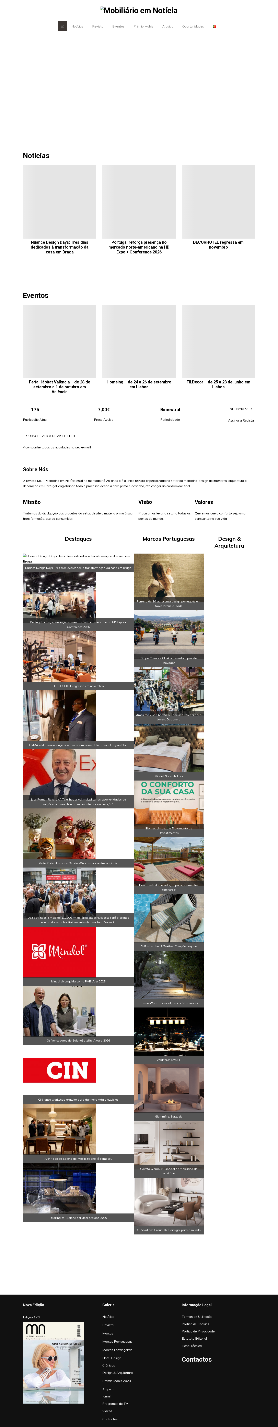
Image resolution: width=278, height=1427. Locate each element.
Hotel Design (111, 1358)
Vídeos (107, 1411)
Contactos (110, 1419)
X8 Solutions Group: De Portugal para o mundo (169, 1230)
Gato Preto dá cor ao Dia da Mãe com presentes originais (78, 863)
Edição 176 (31, 1317)
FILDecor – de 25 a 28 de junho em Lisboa (218, 384)
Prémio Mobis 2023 (116, 1381)
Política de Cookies (195, 1324)
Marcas (107, 1333)
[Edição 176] (53, 1363)
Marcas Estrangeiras (117, 1350)
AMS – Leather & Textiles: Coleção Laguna (168, 946)
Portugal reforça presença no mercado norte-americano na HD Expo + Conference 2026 (139, 247)
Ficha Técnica (192, 1346)
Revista (97, 26)
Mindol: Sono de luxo (169, 776)
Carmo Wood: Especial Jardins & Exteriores (169, 1003)
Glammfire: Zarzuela (169, 1116)
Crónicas (108, 1365)
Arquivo (167, 26)
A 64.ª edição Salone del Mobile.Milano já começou (78, 1159)
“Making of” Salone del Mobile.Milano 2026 (78, 1218)
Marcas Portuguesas (117, 1341)
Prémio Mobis (143, 26)
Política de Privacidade (198, 1331)
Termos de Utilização (197, 1317)
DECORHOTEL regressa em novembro (218, 245)
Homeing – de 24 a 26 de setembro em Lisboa (139, 384)
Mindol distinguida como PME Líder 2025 (78, 981)
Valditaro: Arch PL (169, 1060)
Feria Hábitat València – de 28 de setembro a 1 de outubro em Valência (59, 387)
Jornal (106, 1396)
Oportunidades (193, 26)
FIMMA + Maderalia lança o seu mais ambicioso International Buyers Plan (78, 745)
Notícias (77, 26)
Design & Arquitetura (117, 1373)
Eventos (118, 26)
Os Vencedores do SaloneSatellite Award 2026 (78, 1040)
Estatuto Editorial (194, 1338)
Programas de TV (115, 1404)
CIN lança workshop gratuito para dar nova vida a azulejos (78, 1099)
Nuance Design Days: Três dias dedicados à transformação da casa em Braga (60, 247)
